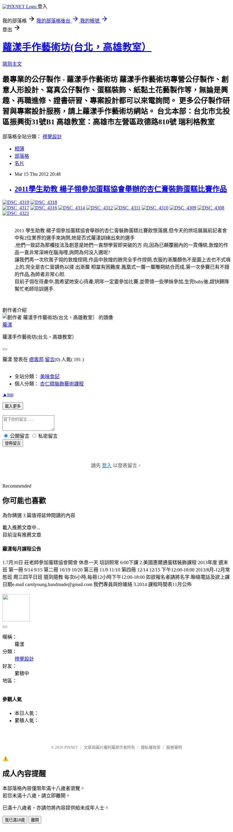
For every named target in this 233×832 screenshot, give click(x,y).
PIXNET (71, 747)
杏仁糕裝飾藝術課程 (62, 383)
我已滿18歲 (15, 820)
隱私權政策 (150, 747)
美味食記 (49, 376)
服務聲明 (174, 747)
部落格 (22, 156)
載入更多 (13, 406)
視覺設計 (52, 136)
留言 (50, 359)
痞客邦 (36, 359)
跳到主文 (12, 64)
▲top (7, 394)
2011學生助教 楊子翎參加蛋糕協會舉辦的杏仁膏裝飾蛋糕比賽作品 (121, 189)
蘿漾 (7, 324)
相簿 (19, 148)
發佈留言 (13, 443)
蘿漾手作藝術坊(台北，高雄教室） (76, 47)
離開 (35, 820)
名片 (19, 163)
